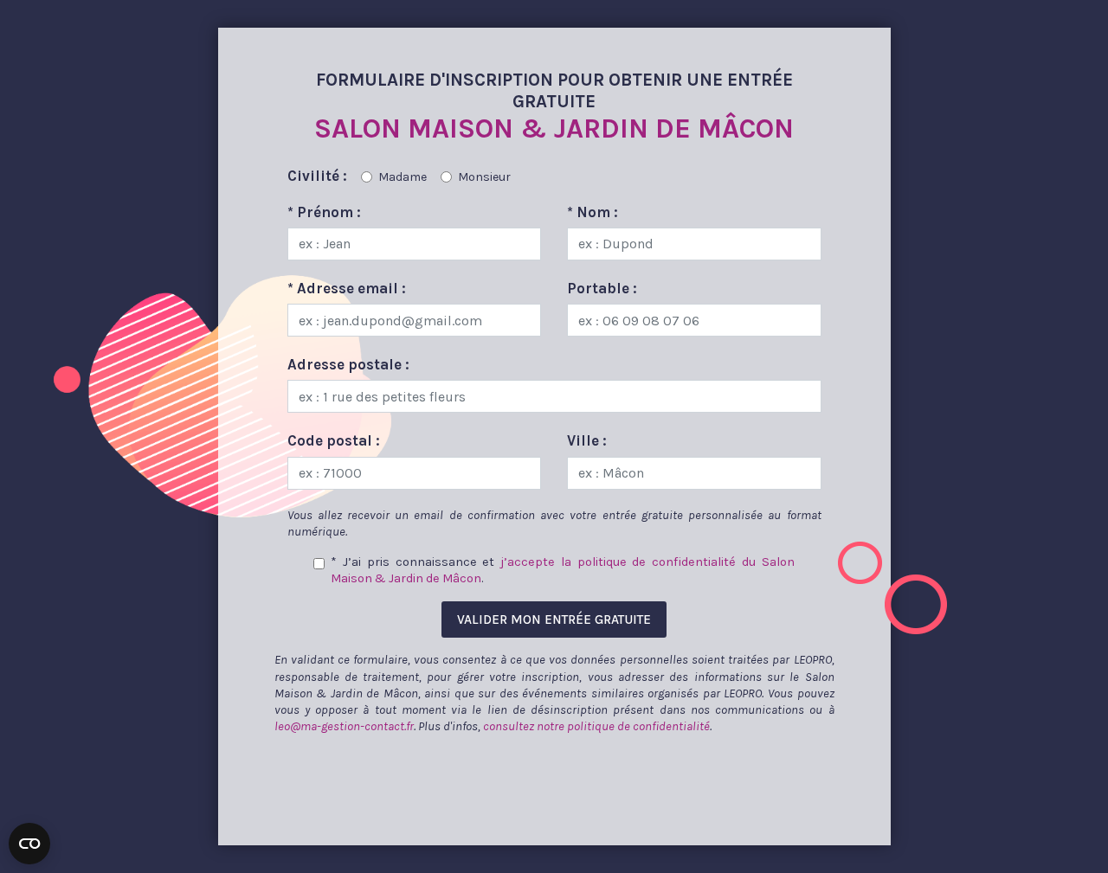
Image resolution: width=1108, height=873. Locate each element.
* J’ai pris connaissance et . (562, 570)
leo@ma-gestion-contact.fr (344, 726)
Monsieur (484, 177)
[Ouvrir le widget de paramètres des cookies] (29, 843)
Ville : (587, 440)
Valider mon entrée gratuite (554, 619)
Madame (402, 177)
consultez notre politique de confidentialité (596, 726)
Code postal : (333, 440)
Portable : (602, 288)
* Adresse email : (346, 288)
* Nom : (592, 212)
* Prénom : (324, 212)
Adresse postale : (348, 364)
